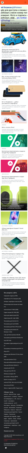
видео (5, 418)
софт (19, 425)
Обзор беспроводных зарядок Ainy (13, 254)
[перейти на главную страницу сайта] (6, 448)
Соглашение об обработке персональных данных (11, 444)
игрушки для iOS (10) (9, 368)
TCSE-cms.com (20, 439)
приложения (14, 421)
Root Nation (7, 405)
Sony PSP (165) (7, 340)
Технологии (12, 414)
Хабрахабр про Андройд (10, 416)
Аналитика (19, 407)
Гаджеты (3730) (14, 295)
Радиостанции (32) (8, 312)
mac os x (19, 398)
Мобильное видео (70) (9, 373)
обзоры (19, 418)
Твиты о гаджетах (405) (9, 388)
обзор (14, 418)
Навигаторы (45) (8, 318)
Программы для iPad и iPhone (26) (12, 326)
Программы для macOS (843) (11, 324)
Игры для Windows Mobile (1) (11, 365)
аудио (18, 416)
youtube (6, 407)
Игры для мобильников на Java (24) (13, 362)
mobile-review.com (8, 403)
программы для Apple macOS (11, 423)
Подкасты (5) (19, 388)
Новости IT (18, 409)
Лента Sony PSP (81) (9, 385)
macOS (5, 401)
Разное (20, 412)
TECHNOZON (19, 405)
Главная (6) (6, 295)
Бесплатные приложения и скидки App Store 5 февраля (13, 177)
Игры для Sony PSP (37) (9, 371)
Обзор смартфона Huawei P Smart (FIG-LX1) (12, 229)
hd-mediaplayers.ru (9, 398)
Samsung (13, 405)
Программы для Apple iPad (11, 412)
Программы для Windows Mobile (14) (13, 337)
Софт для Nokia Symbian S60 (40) (12, 334)
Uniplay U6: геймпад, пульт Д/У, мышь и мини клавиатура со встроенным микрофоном (14, 279)
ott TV (15, 403)
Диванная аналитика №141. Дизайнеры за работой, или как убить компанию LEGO (14, 51)
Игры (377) (6, 351)
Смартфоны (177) (8, 298)
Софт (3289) (16, 318)
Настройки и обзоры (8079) (11, 376)
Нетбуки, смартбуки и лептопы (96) (13, 301)
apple (18, 394)
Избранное (7, 409)
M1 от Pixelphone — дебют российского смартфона (10, 102)
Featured (20, 396)
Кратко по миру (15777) (10, 379)
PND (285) (16, 312)
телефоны (6, 427)
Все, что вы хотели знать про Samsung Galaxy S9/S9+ (11, 77)
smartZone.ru (18, 435)
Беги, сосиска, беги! (8, 127)
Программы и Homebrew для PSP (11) (13, 348)
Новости (13, 409)
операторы (7, 421)
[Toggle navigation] (25, 2)
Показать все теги (9, 431)
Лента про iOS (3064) (17, 382)
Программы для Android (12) (11, 321)
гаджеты (10, 418)
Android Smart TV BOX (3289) (11, 309)
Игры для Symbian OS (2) (10, 359)
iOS (15, 398)
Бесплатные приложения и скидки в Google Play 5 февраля (13, 152)
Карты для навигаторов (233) (11, 315)
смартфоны (14, 425)
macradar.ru (11, 401)
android (6, 394)
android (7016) (7, 382)
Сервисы (6, 414)
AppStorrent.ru (7, 396)
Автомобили (12, 407)
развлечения (7, 425)
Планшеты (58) (17, 298)
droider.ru (14, 396)
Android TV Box (12, 394)
